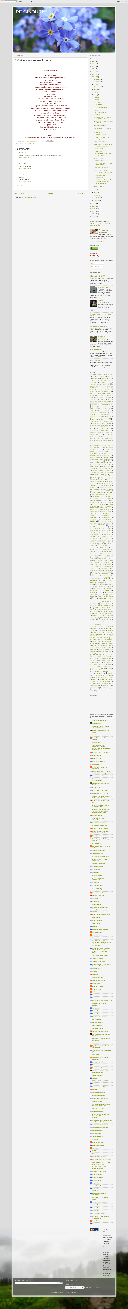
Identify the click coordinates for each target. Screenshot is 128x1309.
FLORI (109, 506)
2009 (94, 214)
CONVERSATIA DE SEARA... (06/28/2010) (102, 147)
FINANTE (102, 506)
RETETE (103, 626)
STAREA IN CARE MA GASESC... (100, 113)
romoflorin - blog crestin (100, 1124)
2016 (94, 71)
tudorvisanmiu (96, 1180)
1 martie (92, 374)
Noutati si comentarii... (101, 579)
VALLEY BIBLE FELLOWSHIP (104, 675)
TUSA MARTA (94, 670)
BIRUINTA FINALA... (100, 160)
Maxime (111, 559)
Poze (91, 609)
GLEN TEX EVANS (106, 513)
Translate (98, 1287)
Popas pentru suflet (98, 1086)
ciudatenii (92, 430)
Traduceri (98, 666)
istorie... (92, 545)
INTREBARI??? (94, 538)
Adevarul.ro (96, 742)
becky (92, 397)
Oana (20, 164)
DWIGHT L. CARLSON (96, 493)
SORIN (92, 653)
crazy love (103, 459)
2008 (94, 216)
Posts (94, 263)
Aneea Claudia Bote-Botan (104, 389)
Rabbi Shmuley (97, 1101)
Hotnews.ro (96, 938)
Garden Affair (93, 511)
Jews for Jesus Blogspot (100, 955)
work (102, 687)
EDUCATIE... (109, 493)
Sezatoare (95, 1139)
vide (112, 677)
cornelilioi (95, 872)
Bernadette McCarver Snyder (103, 397)
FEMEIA (111, 502)
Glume (92, 515)
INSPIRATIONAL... (95, 534)
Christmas (93, 425)
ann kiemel (95, 764)
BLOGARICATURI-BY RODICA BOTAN (101, 403)
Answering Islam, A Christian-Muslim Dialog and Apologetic (101, 772)
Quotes (92, 619)
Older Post (81, 193)
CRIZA (92, 462)
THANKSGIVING (95, 662)
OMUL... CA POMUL (100, 186)
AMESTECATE (96, 758)
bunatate (109, 406)
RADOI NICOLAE (106, 619)
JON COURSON (99, 549)
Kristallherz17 (96, 968)
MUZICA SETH (109, 570)
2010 (94, 211)
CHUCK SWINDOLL (103, 425)
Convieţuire (96, 869)
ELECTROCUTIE (97, 494)
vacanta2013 (99, 673)
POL (95, 598)
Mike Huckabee (97, 1025)
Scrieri (103, 643)
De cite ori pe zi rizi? (100, 132)
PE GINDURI (29, 11)
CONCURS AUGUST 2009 (97, 442)
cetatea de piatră (97, 853)
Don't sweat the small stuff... (98, 489)
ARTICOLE (93, 393)
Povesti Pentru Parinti (105, 606)
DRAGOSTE (107, 491)
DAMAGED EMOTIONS (96, 468)
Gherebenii (102, 511)
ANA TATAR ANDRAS (98, 761)
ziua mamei (95, 689)
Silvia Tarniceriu (103, 649)
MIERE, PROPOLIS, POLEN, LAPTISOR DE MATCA (98, 276)
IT (97, 545)
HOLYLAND (93, 525)
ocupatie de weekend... (100, 125)
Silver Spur (93, 649)
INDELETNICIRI (106, 530)
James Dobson (104, 545)
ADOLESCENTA (101, 376)
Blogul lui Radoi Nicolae (100, 828)
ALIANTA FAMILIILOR (104, 380)
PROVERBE (103, 615)
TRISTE (110, 668)
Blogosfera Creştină (98, 822)
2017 (94, 69)
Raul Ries (103, 622)
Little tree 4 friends (98, 986)
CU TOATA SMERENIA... (101, 107)
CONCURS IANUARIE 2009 (101, 446)
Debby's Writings (106, 478)
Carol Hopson (94, 410)
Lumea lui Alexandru (98, 998)
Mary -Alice (101, 557)
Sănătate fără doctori (99, 1156)
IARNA (110, 525)
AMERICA (93, 384)
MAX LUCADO (102, 558)
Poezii (100, 592)
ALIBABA (93, 382)
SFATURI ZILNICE (106, 647)
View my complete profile (97, 241)
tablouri (103, 660)
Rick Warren (104, 628)
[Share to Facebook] (51, 141)
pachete (109, 584)
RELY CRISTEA (94, 626)
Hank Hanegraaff (97, 935)
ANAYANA (104, 388)
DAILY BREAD (105, 466)
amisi (97, 388)
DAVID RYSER (109, 472)
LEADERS (98, 551)
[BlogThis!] (48, 141)
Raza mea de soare (98, 1108)
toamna (109, 664)
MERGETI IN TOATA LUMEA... (103, 562)
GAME (109, 509)
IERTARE (92, 527)
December (97, 79)
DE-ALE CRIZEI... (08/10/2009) (103, 173)
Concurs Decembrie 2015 (106, 444)
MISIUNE (109, 564)
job (107, 547)
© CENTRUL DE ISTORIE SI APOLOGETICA (100, 1217)
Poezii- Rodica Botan (105, 596)
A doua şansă (96, 723)
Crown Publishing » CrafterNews (98, 878)
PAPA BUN (95, 1054)
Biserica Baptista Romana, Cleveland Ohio (100, 805)
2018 (94, 66)
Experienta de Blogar (96, 498)
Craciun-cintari (94, 459)
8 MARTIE (101, 374)
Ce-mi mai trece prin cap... (101, 417)
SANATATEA (94, 643)
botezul (95, 406)
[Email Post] (42, 141)
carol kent (108, 410)
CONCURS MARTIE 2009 (97, 447)
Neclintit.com (96, 1043)
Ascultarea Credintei (98, 776)
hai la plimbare (97, 932)
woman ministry (94, 687)
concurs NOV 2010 (96, 434)
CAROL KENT (96, 843)
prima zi (94, 1089)
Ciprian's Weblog (97, 866)
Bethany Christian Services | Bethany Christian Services (101, 797)
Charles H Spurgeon (108, 421)
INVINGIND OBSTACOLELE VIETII (100, 540)
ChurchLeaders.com (98, 863)
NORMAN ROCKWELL (106, 572)
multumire (108, 566)
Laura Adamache (97, 977)
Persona (94, 1078)
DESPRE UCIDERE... (100, 142)
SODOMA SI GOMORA (105, 651)
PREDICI (100, 611)
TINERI (103, 664)
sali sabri (22, 175)
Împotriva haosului (98, 1221)
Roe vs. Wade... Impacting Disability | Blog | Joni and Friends (100, 1116)
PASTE (111, 586)
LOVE (102, 553)
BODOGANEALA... (107, 405)
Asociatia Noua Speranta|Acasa (97, 779)
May (95, 190)
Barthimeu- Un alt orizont (100, 793)
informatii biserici (95, 532)
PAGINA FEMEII (94, 586)
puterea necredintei (104, 287)
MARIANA (104, 555)
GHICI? (109, 511)
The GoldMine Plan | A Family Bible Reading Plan (101, 1163)
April (95, 192)
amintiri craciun (95, 386)
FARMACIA (101, 502)
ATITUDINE (93, 395)
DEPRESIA (101, 480)
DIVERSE (93, 487)
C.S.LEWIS (93, 408)
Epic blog (95, 911)
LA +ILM (94, 971)
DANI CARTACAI (108, 468)
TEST (109, 660)
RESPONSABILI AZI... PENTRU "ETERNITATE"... (103, 164)
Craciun (106, 457)
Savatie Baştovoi (97, 1130)
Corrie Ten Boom (106, 455)
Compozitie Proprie (95, 432)
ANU (91, 391)
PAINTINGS (104, 586)
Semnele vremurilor (98, 1136)
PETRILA (92, 592)
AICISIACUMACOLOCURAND (101, 752)
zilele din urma (109, 687)
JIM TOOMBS (100, 547)
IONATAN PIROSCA (96, 542)
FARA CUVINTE (102, 500)
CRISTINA (108, 461)
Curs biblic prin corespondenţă (97, 889)
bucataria (101, 407)
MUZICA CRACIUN (96, 570)
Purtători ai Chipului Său (100, 1098)
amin (99, 384)
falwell (109, 498)
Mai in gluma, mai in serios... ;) (102, 1000)
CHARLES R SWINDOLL (99, 423)
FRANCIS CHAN (94, 509)
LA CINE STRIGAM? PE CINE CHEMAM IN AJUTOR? (102, 117)
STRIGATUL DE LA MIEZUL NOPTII (100, 658)
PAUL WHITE (107, 588)
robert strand (101, 630)
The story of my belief (99, 1171)
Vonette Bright (107, 683)
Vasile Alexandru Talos (99, 1202)
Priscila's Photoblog (98, 1092)
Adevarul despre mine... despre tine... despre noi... (103, 128)
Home (50, 193)
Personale (106, 590)
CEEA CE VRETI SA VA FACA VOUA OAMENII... (102, 154)
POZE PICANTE (102, 609)
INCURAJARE (94, 530)
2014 (94, 77)
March (96, 195)
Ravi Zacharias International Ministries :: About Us (101, 1104)
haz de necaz (107, 519)
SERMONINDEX (101, 645)
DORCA (111, 489)
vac (93, 671)
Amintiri (106, 384)
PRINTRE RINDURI (108, 613)
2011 (93, 208)
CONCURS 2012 (101, 436)
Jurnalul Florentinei (98, 961)
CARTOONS (103, 412)
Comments (95, 266)
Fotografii (108, 508)
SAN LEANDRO (96, 641)
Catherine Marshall (95, 416)
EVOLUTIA (107, 496)
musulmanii (93, 568)
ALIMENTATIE (106, 382)
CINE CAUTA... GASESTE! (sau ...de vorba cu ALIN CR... (103, 180)
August (96, 89)
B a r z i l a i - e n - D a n (99, 790)
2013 (94, 203)
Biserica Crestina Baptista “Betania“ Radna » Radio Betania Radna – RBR (100, 811)
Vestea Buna (96, 1208)
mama (97, 555)
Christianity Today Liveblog (101, 856)
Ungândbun (96, 1183)
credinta (100, 461)
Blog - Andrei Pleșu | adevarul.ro (98, 819)
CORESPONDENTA (106, 453)
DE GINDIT (95, 474)
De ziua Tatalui (98, 151)
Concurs (107, 432)
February (97, 197)
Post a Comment (22, 186)
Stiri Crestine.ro (97, 1151)
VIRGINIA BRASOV (105, 681)
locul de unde (96, 989)
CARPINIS (93, 412)
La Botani (95, 974)
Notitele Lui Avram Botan (96, 575)
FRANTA (103, 509)
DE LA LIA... (104, 474)
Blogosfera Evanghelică (99, 825)
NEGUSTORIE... (98, 105)
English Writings (108, 495)
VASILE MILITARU (98, 677)
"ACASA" (96, 110)
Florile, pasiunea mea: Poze (101, 914)
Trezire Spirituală (97, 1177)
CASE (109, 414)
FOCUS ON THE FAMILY (97, 508)
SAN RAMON (107, 641)
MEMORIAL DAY (102, 560)
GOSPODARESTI (105, 515)
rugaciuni (100, 634)
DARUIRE (94, 470)
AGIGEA (104, 378)
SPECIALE (110, 653)
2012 (94, 206)
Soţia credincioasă (98, 1145)
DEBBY (95, 478)
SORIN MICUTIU (100, 653)
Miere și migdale (97, 1022)
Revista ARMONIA (98, 1111)
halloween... (93, 519)
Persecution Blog (97, 1075)
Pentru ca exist (97, 1068)
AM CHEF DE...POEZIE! (101, 170)
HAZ (100, 519)
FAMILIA (92, 500)
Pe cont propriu (97, 1065)
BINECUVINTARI (100, 401)
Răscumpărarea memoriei (100, 1127)
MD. (94, 560)
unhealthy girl (103, 670)
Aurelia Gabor (101, 395)
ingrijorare (107, 532)
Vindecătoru (96, 1210)
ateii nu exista (96, 787)
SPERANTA (95, 654)
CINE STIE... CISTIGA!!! (101, 135)
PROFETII (94, 615)
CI (111, 425)
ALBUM (92, 380)
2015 (94, 74)
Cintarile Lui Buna (95, 427)
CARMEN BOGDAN (104, 408)
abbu (93, 376)
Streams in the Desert (104, 656)
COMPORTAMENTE (105, 430)
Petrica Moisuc (97, 1084)
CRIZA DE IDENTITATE (100, 184)
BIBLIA (102, 399)
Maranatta (95, 1008)
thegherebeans (97, 1174)
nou (107, 575)
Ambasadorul (96, 755)
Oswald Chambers (100, 584)
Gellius (94, 926)
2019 (94, 63)
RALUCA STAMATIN (95, 621)
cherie (109, 423)
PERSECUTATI (94, 590)
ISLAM (101, 543)
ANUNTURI (107, 391)
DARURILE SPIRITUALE (96, 472)
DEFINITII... (93, 479)
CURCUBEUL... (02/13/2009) (98, 326)
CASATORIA (102, 414)
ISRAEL (109, 543)
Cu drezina (95, 882)
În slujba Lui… (96, 1224)
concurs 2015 (100, 438)
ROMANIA (110, 630)
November (97, 81)
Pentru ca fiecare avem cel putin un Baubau (100, 1071)
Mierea (102, 564)
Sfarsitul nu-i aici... (98, 1142)
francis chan (96, 917)
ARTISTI (101, 393)
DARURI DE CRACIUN (105, 470)
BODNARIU (96, 405)
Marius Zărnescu (97, 1014)
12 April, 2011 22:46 (25, 158)
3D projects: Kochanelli (99, 720)
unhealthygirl (96, 1186)
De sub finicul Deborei (107, 476)
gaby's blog (96, 923)
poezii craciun (104, 594)
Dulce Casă (95, 901)
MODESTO (99, 566)
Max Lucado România (99, 1016)
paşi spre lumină (97, 1062)
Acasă (94, 735)
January (96, 200)
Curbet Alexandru (97, 885)
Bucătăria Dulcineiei (98, 836)
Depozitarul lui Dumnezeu (100, 892)
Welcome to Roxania (98, 1213)
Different (95, 898)
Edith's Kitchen (97, 904)
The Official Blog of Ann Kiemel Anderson (100, 1167)
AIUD (110, 378)
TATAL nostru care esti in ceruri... (103, 144)
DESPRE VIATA (102, 483)
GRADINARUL (106, 517)
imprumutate (103, 527)
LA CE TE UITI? (98, 158)
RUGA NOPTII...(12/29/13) (103, 337)
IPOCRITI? (97, 97)
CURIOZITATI (100, 464)
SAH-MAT (101, 300)
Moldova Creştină (97, 1028)
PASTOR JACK (97, 588)
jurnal (107, 549)
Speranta (95, 1148)
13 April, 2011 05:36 (25, 169)
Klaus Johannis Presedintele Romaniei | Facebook (101, 965)
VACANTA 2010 (101, 672)
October (96, 84)
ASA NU (108, 393)
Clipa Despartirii (95, 360)
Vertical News (96, 1205)
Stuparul (92, 660)
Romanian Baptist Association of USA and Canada (102, 1121)
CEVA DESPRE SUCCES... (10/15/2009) (101, 176)
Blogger (74, 1292)
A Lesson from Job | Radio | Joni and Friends (101, 726)
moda (91, 566)
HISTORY (108, 523)
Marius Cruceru (97, 1011)
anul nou (97, 391)
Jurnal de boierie (97, 958)
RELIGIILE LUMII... (104, 624)
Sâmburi (94, 1154)
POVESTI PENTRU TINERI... (103, 607)
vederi (107, 677)
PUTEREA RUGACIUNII (27, 143)
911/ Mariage (109, 374)
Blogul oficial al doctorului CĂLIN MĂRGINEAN (100, 832)
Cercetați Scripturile (98, 850)
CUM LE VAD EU (101, 463)
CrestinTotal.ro (97, 875)
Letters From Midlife (98, 980)
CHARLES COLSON (95, 421)
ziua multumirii (104, 689)
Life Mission (96, 983)
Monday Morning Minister (100, 1031)
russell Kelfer (101, 636)
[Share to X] (49, 141)
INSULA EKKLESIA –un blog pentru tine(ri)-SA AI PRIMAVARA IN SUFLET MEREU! (101, 950)
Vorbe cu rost (94, 685)
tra (91, 666)
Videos (102, 679)
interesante (107, 534)
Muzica (104, 568)
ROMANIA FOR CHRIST (98, 632)
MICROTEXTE (94, 564)
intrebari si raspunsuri (99, 536)
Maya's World (96, 1019)
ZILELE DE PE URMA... (97, 350)
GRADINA (93, 517)
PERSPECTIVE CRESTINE (100, 1081)
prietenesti (98, 613)
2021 (94, 58)
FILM (103, 504)
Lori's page (95, 992)
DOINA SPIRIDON (105, 487)
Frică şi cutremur (97, 920)
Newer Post (19, 193)
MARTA (111, 555)
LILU (105, 551)
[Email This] (46, 141)
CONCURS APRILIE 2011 (103, 440)
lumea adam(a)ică (97, 995)
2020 (94, 61)
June (95, 95)
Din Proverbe (107, 485)
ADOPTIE (110, 376)
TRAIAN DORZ (100, 668)
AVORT (109, 395)
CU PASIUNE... (98, 102)
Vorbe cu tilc (106, 685)
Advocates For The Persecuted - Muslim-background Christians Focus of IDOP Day (101, 747)
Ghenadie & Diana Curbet (100, 929)
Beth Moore (93, 399)
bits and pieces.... (98, 815)
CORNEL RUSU (94, 455)
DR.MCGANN (96, 491)
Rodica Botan (105, 230)
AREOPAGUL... (98, 99)
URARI (111, 670)
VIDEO (94, 679)
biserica (109, 401)
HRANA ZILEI (102, 525)
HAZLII (92, 521)
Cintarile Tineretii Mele (103, 429)
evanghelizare (97, 496)
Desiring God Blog (98, 895)
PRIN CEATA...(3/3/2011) (101, 167)
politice (101, 598)
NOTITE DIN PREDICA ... (102, 574)
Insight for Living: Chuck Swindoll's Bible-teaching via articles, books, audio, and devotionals (101, 943)
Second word (96, 1133)
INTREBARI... (106, 538)
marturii (94, 557)
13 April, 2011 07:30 (25, 182)
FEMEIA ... (96, 504)
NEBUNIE (94, 572)
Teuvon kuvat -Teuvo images (101, 1159)
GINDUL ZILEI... (94, 513)
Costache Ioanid (95, 457)
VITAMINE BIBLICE (95, 683)
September (97, 87)
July (95, 92)
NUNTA (99, 582)
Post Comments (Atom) (30, 197)
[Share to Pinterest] (53, 141)
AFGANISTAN (96, 378)
